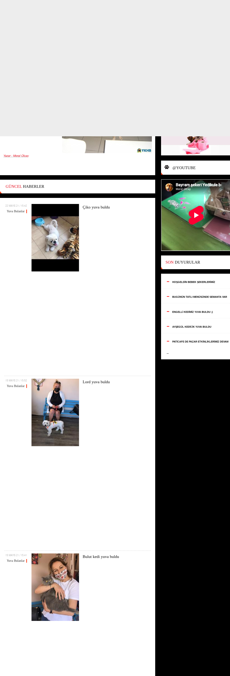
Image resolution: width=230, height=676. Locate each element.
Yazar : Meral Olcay (16, 156)
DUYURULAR (183, 262)
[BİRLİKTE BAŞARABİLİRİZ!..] (195, 137)
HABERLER (25, 186)
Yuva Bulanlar (16, 211)
